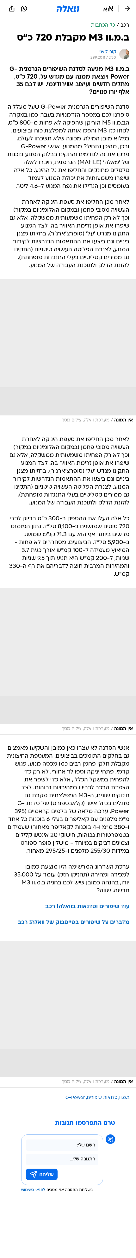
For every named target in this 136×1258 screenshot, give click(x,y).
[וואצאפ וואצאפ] (24, 8)
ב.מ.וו (124, 1098)
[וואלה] (68, 8)
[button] (108, 8)
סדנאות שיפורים (102, 1098)
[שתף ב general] (11, 8)
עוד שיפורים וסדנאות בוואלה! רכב (87, 907)
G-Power (75, 1098)
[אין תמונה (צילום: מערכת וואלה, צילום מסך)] (68, 352)
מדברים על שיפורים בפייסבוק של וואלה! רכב (73, 923)
